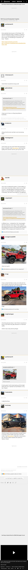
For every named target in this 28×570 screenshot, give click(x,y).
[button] (1, 1)
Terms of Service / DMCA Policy (18, 566)
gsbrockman (8, 88)
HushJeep (8, 405)
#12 (26, 397)
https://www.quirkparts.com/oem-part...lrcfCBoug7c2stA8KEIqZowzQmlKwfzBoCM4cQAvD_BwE (14, 43)
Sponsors (3, 566)
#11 (26, 362)
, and (11, 232)
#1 (26, 29)
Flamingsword (9, 137)
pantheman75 (5, 20)
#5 (26, 143)
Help (9, 568)
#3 (26, 93)
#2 (26, 80)
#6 (26, 183)
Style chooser (3, 564)
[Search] (26, 1)
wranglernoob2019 (10, 237)
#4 (26, 128)
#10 (26, 319)
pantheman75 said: (7, 98)
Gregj (6, 274)
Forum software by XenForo (12, 561)
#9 (26, 279)
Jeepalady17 (8, 198)
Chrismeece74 (9, 75)
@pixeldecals (16, 148)
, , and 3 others (13, 474)
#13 (26, 410)
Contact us (8, 566)
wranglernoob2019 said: (8, 367)
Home (12, 568)
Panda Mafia (8, 392)
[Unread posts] (24, 1)
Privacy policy (4, 568)
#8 (26, 242)
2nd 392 (7, 177)
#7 (26, 203)
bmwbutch (8, 123)
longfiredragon (9, 314)
